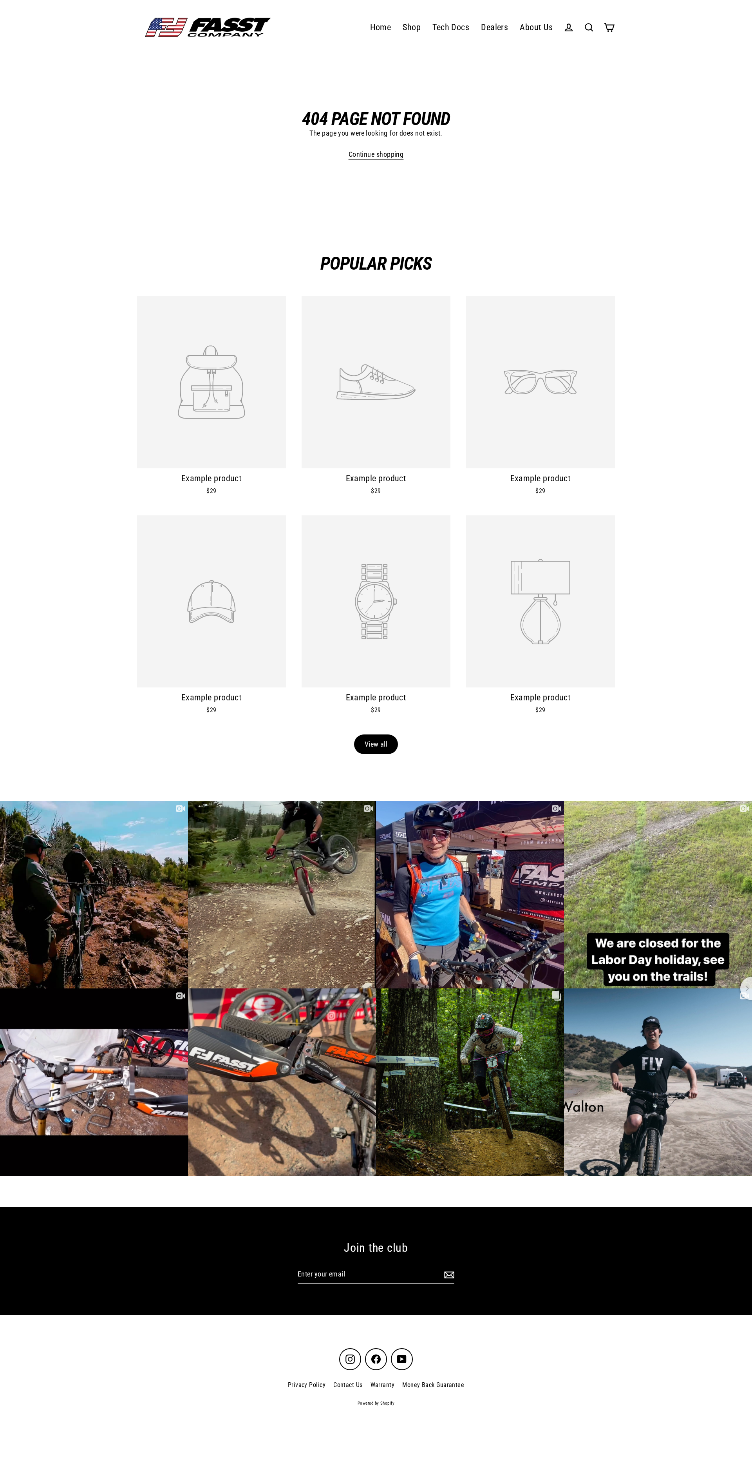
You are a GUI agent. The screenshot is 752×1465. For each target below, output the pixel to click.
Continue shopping (376, 154)
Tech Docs (450, 27)
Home (380, 27)
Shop (412, 27)
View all (376, 744)
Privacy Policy (306, 1385)
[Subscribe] (448, 1275)
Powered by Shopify (376, 1403)
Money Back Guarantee (433, 1385)
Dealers (494, 27)
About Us (536, 27)
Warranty (383, 1385)
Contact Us (348, 1385)
